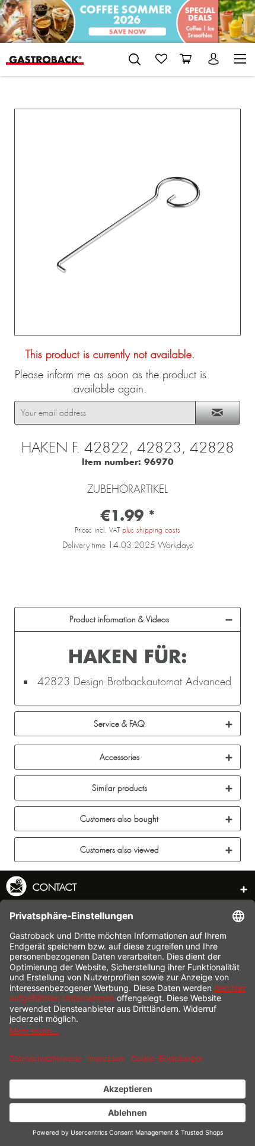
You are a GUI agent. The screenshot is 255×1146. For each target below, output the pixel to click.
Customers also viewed (119, 849)
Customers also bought (119, 818)
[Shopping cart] (188, 59)
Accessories (119, 757)
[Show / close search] (134, 59)
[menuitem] (134, 57)
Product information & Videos (119, 619)
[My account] (215, 59)
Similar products (119, 788)
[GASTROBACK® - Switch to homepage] (45, 59)
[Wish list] (161, 59)
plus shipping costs (151, 530)
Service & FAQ (119, 723)
